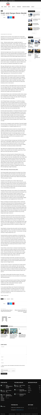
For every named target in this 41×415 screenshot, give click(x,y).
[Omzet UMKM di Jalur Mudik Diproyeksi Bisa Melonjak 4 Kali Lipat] (23, 331)
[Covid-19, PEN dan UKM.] (3, 391)
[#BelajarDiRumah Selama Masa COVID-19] (3, 397)
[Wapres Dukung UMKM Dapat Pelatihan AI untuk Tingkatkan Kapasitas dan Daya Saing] (14, 331)
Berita (9, 6)
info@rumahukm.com (20, 409)
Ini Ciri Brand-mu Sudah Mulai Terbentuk (37, 45)
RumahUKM (19, 6)
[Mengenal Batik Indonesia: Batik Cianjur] (16, 390)
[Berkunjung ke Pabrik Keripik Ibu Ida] (16, 395)
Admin (9, 317)
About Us (13, 6)
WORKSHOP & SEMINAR (26, 6)
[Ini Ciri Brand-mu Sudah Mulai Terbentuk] (30, 20)
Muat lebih (33, 33)
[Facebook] (34, 1)
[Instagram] (36, 1)
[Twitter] (37, 1)
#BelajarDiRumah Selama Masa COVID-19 (9, 395)
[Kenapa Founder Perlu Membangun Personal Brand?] (30, 15)
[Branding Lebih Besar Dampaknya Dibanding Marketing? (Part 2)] (30, 28)
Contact (32, 6)
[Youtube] (39, 1)
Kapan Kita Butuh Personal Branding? (30, 54)
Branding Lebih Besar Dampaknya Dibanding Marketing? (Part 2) (36, 28)
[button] (39, 6)
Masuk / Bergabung (12, 0)
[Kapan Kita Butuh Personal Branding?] (30, 24)
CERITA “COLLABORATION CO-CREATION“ (9, 386)
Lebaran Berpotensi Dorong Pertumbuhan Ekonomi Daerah (4, 335)
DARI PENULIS (10, 326)
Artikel (5, 6)
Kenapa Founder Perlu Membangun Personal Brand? (36, 15)
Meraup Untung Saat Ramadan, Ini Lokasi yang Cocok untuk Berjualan (21, 311)
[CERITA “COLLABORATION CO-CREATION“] (3, 386)
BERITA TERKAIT (4, 326)
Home (2, 6)
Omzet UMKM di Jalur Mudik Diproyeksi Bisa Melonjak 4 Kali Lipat (22, 335)
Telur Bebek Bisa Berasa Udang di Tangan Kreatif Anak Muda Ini (6, 311)
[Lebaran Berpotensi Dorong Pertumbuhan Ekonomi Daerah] (5, 331)
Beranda (2, 9)
